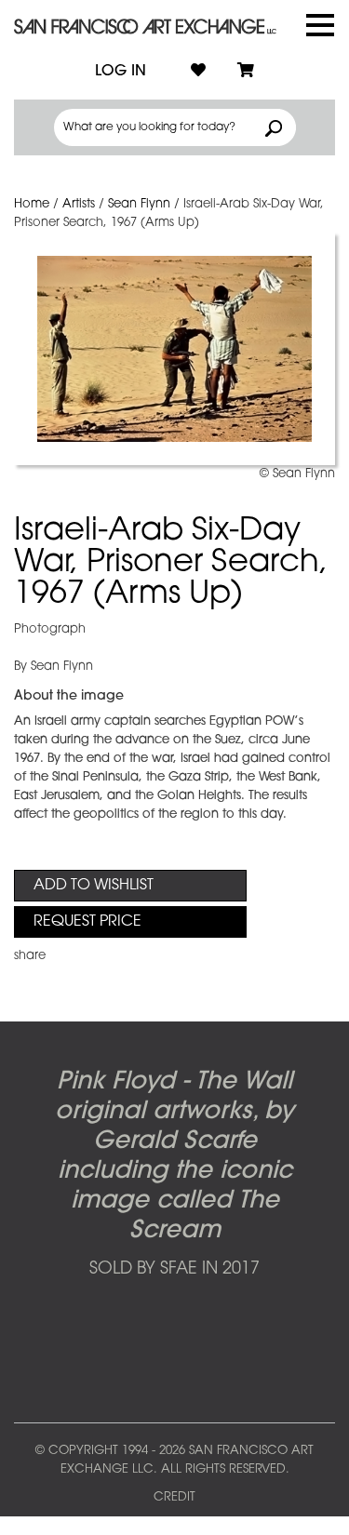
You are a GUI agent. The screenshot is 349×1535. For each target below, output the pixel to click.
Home (31, 204)
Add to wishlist (94, 885)
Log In (120, 71)
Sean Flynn (139, 204)
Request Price (87, 921)
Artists (78, 204)
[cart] (245, 71)
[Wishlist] (198, 71)
